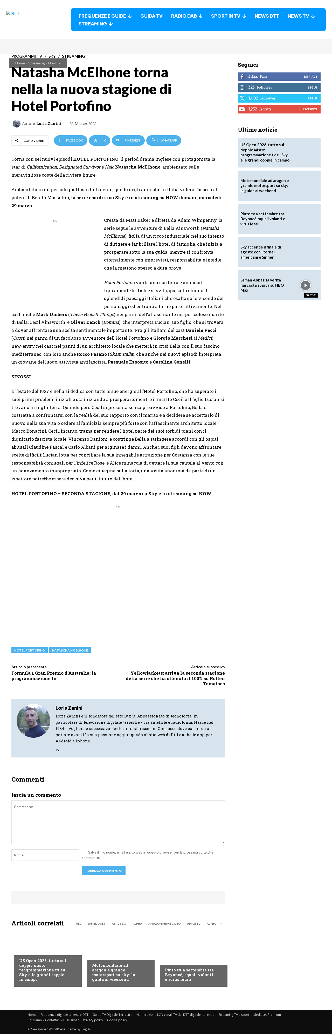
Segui (312, 87)
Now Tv (54, 63)
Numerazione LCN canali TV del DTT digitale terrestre (175, 1014)
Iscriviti (310, 109)
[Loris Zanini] (17, 123)
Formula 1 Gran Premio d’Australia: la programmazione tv (53, 675)
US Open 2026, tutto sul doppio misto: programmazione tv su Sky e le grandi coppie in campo (42, 970)
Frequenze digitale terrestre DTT (64, 1014)
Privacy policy (93, 1020)
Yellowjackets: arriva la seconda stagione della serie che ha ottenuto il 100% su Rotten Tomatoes (175, 678)
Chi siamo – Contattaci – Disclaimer (53, 1020)
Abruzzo (119, 923)
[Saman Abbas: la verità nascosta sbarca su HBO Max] (305, 285)
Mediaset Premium (267, 1014)
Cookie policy (117, 1020)
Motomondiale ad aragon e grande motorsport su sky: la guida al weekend (113, 972)
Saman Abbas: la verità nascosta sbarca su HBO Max (262, 285)
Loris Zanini (48, 123)
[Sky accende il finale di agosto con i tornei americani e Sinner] (305, 252)
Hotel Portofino (29, 650)
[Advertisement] (55, 260)
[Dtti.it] (38, 20)
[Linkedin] (57, 748)
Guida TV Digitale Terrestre (112, 1014)
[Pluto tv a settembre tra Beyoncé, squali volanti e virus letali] (191, 958)
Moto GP (99, 954)
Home (20, 63)
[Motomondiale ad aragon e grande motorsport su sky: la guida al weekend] (118, 958)
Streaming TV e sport (234, 1014)
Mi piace (310, 76)
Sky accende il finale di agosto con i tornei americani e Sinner (260, 252)
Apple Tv (193, 923)
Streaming (36, 63)
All (78, 923)
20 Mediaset (96, 923)
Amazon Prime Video (164, 923)
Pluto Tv (173, 959)
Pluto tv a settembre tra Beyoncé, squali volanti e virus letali (189, 974)
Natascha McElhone (70, 650)
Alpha (137, 923)
